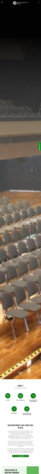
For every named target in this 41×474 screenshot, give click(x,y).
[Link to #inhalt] (20, 373)
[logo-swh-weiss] (20, 1)
